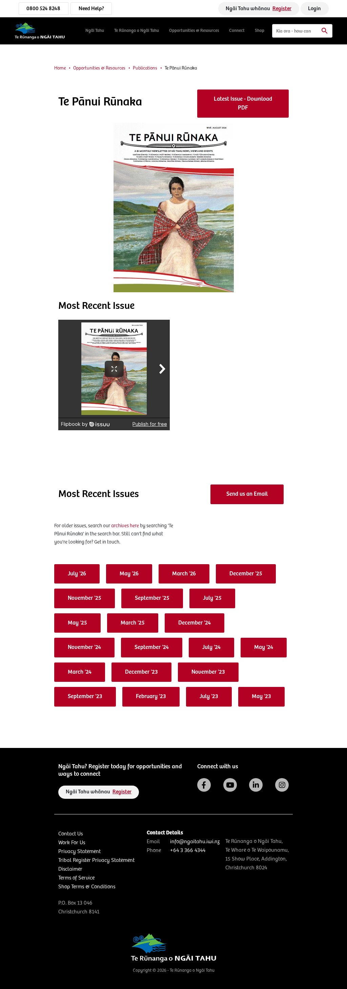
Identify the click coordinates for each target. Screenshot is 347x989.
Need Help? (91, 9)
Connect (237, 30)
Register (281, 9)
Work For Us (71, 843)
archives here (125, 526)
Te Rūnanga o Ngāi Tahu (136, 30)
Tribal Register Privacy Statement (96, 860)
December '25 (245, 574)
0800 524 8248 (43, 9)
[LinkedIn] (256, 785)
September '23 (85, 696)
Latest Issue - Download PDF (243, 103)
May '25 (77, 623)
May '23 (261, 696)
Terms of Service (76, 878)
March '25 (133, 623)
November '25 (84, 598)
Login (314, 9)
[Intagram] (282, 785)
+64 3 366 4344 (187, 850)
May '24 (263, 647)
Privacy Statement (79, 851)
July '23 (209, 696)
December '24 (194, 623)
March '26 (184, 574)
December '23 (141, 672)
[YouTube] (230, 785)
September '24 (152, 647)
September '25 (152, 598)
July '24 (211, 647)
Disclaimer (70, 869)
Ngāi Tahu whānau (258, 9)
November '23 (208, 672)
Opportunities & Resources (194, 30)
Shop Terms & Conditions (86, 887)
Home (60, 68)
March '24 (79, 672)
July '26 (77, 574)
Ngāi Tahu (94, 30)
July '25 (212, 598)
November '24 (84, 647)
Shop (259, 30)
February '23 (151, 696)
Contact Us (70, 834)
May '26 (129, 574)
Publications (145, 68)
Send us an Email (247, 494)
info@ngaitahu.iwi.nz (195, 842)
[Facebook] (204, 785)
